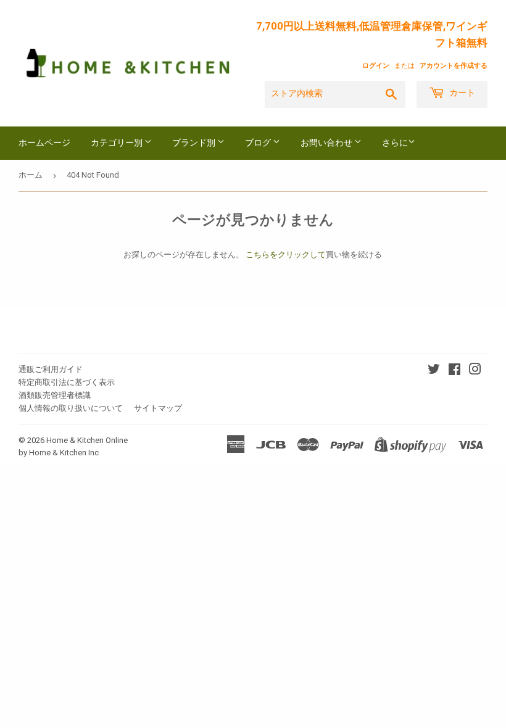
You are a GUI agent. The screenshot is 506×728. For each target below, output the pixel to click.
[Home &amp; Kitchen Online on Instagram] (475, 371)
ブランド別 (194, 143)
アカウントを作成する (453, 66)
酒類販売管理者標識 (55, 395)
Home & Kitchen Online (87, 440)
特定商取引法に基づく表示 (67, 382)
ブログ (259, 143)
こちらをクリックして (286, 254)
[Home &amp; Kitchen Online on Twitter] (434, 371)
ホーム (31, 175)
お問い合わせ (327, 143)
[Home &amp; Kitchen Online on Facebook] (454, 371)
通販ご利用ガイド (51, 369)
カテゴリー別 (117, 143)
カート (461, 93)
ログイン (375, 66)
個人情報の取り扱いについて (71, 408)
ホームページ (44, 143)
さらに (395, 142)
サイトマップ (158, 408)
